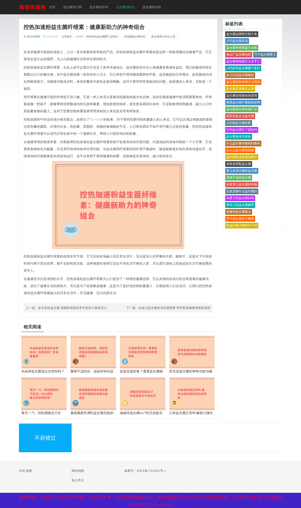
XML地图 (25, 471)
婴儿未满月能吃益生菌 (241, 170)
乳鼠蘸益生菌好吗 (134, 36)
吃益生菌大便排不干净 (241, 225)
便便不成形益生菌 (238, 177)
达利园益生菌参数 (238, 123)
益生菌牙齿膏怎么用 (240, 88)
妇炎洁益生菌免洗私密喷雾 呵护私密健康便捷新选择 (174, 308)
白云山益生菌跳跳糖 (240, 150)
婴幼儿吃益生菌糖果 (240, 205)
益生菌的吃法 (125, 7)
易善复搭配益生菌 (238, 164)
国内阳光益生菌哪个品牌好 (102, 36)
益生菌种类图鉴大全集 (241, 47)
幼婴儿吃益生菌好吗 (240, 198)
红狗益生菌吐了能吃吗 (241, 129)
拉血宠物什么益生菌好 (241, 191)
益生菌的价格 (152, 7)
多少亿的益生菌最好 (240, 75)
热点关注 (78, 480)
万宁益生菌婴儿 (265, 54)
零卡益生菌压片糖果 (240, 218)
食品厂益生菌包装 (238, 54)
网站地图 (78, 471)
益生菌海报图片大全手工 (243, 61)
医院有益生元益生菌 (240, 116)
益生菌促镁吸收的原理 (241, 95)
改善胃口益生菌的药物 (241, 184)
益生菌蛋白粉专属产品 (241, 109)
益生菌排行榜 (72, 7)
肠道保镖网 (33, 36)
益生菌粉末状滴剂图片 (241, 157)
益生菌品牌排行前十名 (241, 34)
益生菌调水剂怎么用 (163, 36)
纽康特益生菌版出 (238, 211)
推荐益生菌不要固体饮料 (243, 102)
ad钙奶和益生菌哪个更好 (243, 68)
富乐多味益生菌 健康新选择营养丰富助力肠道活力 (72, 308)
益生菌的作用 (99, 7)
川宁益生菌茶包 (237, 41)
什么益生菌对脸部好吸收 (243, 143)
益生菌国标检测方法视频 (243, 82)
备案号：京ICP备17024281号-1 (145, 471)
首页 (52, 7)
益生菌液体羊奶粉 (238, 136)
